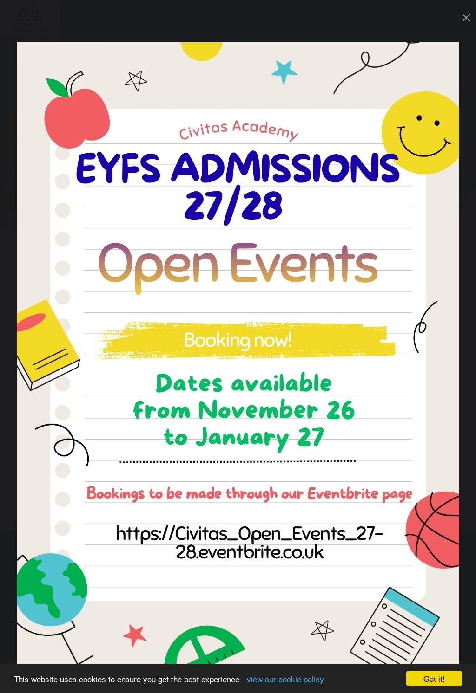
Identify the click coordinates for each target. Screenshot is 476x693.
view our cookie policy (285, 679)
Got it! (434, 678)
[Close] (466, 18)
